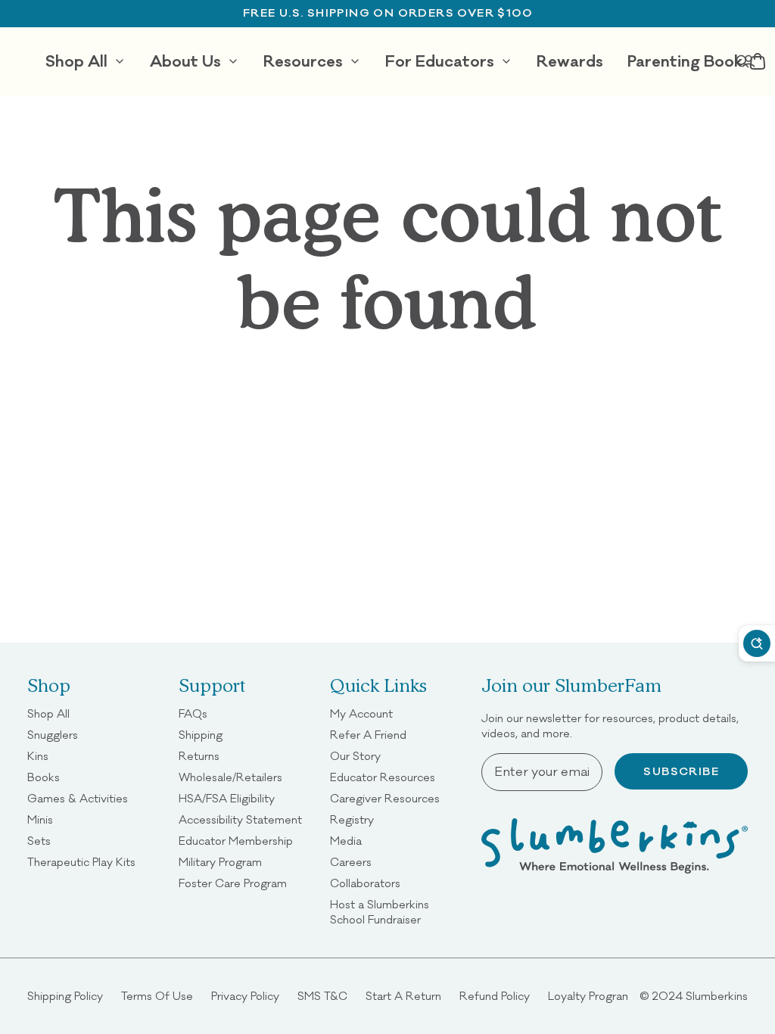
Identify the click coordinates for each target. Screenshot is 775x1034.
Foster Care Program (233, 883)
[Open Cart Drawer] (758, 61)
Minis (40, 819)
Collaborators (365, 883)
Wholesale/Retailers (230, 777)
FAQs (193, 713)
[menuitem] (85, 61)
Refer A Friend (368, 734)
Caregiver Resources (385, 798)
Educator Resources (382, 777)
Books (43, 777)
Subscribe (681, 771)
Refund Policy (494, 996)
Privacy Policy (245, 996)
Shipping (201, 734)
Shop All (48, 713)
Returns (199, 756)
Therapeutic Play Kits (81, 862)
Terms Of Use (157, 996)
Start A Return (403, 996)
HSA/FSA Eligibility (227, 798)
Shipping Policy (65, 996)
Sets (39, 840)
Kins (37, 756)
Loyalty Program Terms (607, 996)
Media (346, 840)
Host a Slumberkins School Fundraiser (396, 912)
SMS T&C (322, 996)
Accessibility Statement (240, 819)
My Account (361, 713)
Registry (352, 819)
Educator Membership (236, 840)
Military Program (220, 862)
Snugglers (52, 734)
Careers (351, 862)
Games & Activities (77, 798)
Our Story (355, 756)
